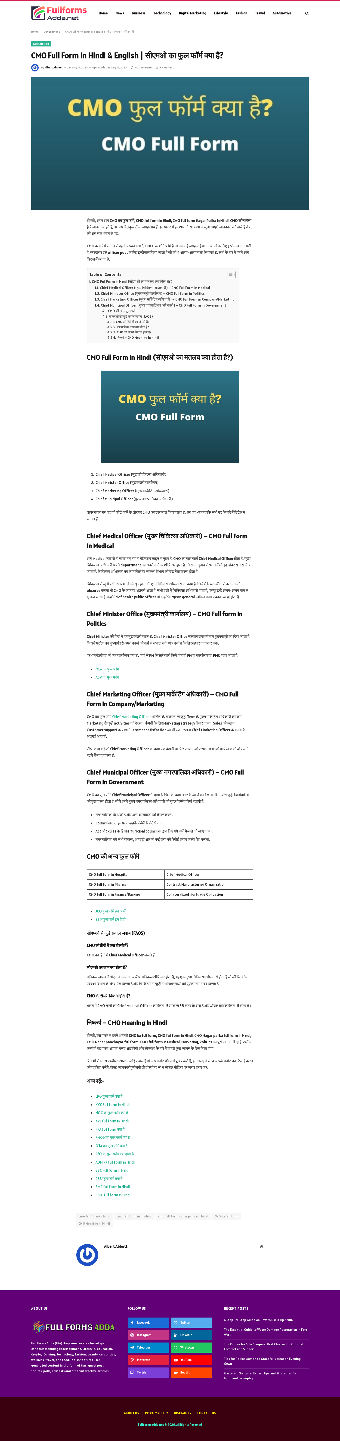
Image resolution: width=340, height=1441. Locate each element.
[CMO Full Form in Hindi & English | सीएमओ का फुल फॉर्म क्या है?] (170, 143)
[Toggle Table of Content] (229, 275)
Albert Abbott (54, 67)
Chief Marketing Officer (131, 716)
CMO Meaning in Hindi (94, 1224)
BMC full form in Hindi (113, 1186)
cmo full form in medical (134, 1216)
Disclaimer (183, 1413)
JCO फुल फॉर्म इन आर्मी (111, 911)
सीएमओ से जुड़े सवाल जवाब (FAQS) (131, 316)
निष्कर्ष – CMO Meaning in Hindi (138, 337)
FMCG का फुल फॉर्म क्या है (113, 1137)
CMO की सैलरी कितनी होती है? (134, 332)
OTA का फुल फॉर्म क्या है (111, 1145)
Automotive (282, 13)
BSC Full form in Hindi (112, 1170)
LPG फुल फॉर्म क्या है (109, 1096)
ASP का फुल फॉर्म (107, 677)
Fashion (241, 13)
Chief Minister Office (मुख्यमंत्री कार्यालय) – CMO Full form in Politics (153, 293)
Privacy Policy (156, 1413)
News (120, 13)
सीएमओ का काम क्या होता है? (133, 327)
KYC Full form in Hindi (113, 1104)
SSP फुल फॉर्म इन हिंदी (111, 919)
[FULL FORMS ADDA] (59, 13)
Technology (162, 13)
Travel (260, 13)
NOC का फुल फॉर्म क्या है (112, 1112)
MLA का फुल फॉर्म (107, 669)
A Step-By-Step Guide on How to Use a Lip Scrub (258, 1320)
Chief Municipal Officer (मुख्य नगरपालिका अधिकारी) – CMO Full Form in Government (163, 305)
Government (52, 31)
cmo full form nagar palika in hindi (183, 1216)
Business (138, 13)
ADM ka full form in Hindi (115, 1162)
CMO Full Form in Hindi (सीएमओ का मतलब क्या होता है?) (132, 281)
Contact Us (206, 1413)
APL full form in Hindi (112, 1121)
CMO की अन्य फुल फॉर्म (122, 311)
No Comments (144, 67)
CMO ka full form (227, 1216)
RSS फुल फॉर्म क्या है (109, 1178)
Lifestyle (221, 13)
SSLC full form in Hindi (113, 1195)
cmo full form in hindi (95, 1216)
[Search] (306, 13)
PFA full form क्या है (110, 1129)
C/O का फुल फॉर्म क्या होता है (115, 1153)
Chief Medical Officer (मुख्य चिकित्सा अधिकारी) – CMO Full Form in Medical (155, 287)
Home (103, 13)
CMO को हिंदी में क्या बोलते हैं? (132, 322)
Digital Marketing (192, 13)
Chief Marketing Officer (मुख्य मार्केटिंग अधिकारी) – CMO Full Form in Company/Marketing (168, 299)
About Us (131, 1413)
